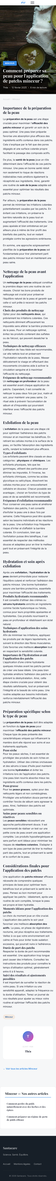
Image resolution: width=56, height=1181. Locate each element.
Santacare (10, 1148)
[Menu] (32, 2)
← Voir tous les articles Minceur (20, 1068)
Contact (38, 1164)
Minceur (9, 63)
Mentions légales (22, 1164)
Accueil (6, 99)
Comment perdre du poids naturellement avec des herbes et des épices (26, 1107)
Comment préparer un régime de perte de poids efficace (27, 1118)
